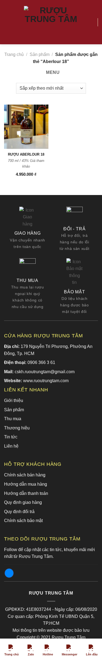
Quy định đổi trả (19, 511)
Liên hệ (11, 446)
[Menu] (7, 22)
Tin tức (10, 437)
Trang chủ (14, 54)
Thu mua (12, 418)
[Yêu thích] (91, 22)
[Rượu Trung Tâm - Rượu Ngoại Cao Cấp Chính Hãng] (51, 22)
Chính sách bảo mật (23, 520)
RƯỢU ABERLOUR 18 (26, 154)
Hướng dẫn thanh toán (26, 493)
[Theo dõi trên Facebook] (9, 573)
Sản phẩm (40, 54)
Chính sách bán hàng (24, 475)
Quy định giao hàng (23, 502)
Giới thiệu (13, 400)
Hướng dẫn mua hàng (25, 484)
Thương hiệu (17, 428)
